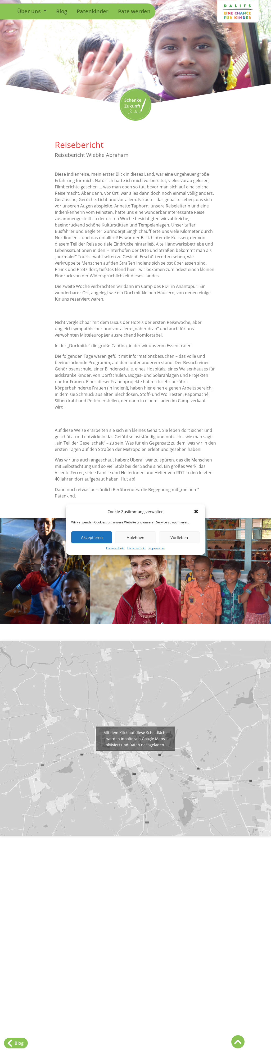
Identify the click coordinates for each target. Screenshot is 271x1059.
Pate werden (134, 11)
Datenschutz (115, 548)
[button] (196, 511)
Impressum (156, 548)
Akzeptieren (92, 537)
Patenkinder (93, 11)
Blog (61, 11)
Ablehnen (135, 537)
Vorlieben (179, 537)
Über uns (29, 11)
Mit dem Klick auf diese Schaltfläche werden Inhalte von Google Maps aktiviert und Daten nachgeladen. (135, 738)
